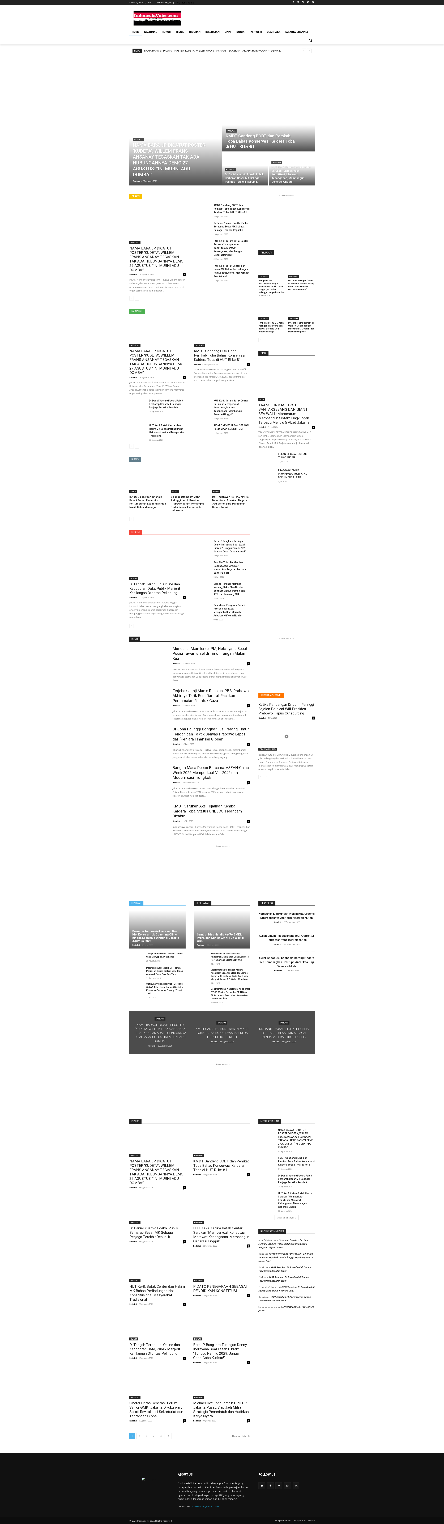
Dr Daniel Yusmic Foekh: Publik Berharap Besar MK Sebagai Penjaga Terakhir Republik (231, 226)
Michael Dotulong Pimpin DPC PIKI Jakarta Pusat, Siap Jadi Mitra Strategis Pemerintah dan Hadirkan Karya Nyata (221, 1409)
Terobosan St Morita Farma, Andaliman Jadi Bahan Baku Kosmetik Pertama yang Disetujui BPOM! (230, 956)
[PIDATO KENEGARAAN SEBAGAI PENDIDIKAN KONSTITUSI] (202, 429)
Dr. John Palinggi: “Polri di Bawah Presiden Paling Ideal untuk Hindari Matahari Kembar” (301, 285)
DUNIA (175, 196)
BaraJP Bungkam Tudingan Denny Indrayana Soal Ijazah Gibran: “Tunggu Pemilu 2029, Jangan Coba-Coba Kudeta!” (220, 1351)
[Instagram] (298, 3)
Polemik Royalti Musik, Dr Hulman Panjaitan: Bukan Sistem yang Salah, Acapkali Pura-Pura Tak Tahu (164, 971)
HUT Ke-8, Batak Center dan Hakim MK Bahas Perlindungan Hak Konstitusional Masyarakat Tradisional (157, 1293)
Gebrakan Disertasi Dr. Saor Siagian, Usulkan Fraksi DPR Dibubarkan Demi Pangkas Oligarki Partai (283, 1244)
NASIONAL (138, 140)
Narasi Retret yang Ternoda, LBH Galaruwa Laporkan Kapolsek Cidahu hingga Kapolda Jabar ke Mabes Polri (285, 1257)
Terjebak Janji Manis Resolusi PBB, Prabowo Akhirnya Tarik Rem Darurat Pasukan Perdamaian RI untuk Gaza (211, 696)
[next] (309, 51)
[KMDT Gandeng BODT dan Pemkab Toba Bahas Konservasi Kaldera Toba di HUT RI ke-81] (268, 129)
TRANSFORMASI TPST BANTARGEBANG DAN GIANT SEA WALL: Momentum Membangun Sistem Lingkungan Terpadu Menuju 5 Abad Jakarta (283, 414)
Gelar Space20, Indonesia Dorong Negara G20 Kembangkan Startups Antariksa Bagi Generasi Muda (286, 962)
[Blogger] (261, 1485)
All (166, 196)
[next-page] (137, 298)
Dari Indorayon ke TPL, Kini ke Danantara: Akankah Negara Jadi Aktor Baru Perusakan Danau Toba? (230, 502)
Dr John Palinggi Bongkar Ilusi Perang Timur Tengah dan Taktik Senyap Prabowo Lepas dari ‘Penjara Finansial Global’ (211, 734)
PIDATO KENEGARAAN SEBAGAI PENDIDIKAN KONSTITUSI (220, 1288)
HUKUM (203, 196)
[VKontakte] (296, 1485)
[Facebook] (293, 3)
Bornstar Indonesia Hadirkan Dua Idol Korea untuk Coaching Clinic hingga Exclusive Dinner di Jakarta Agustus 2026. (155, 936)
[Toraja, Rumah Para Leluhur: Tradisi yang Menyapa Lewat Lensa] (136, 957)
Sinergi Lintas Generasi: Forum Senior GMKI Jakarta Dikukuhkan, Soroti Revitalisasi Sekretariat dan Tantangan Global (156, 1409)
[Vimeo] (308, 3)
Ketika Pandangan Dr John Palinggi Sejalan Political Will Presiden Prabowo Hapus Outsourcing (286, 708)
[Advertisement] (248, 17)
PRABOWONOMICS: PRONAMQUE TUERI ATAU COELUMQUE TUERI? (292, 474)
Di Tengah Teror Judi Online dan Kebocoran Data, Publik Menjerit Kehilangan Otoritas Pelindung (154, 588)
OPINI (261, 399)
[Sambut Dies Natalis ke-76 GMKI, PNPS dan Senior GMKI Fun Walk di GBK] (222, 929)
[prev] (304, 51)
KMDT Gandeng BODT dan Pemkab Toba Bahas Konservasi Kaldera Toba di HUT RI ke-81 (195, 50)
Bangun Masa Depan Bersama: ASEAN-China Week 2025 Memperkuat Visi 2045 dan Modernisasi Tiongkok (211, 772)
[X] (303, 3)
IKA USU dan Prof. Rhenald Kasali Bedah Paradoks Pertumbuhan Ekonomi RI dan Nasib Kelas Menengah (147, 502)
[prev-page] (131, 298)
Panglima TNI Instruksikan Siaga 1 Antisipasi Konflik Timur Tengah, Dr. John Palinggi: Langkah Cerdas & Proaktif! (271, 288)
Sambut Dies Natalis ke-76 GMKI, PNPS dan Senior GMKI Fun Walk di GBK (220, 938)
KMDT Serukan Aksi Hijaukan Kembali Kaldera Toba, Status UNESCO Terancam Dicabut (207, 811)
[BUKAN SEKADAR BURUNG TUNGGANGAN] (266, 458)
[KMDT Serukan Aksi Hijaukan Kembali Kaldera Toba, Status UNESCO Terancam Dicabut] (148, 817)
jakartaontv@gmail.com (205, 1506)
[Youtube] (313, 3)
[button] (310, 40)
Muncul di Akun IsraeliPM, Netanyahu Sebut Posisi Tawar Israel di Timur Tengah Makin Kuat (210, 653)
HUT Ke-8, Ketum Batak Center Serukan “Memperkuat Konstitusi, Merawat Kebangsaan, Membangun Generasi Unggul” (231, 248)
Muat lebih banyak (285, 1217)
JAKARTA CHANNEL (222, 196)
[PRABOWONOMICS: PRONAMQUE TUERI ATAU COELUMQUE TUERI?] (266, 474)
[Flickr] (278, 1485)
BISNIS (133, 491)
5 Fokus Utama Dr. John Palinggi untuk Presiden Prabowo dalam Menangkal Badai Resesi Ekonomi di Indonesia (187, 503)
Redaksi (133, 274)
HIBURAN (188, 196)
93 (161, 1435)
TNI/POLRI (263, 276)
